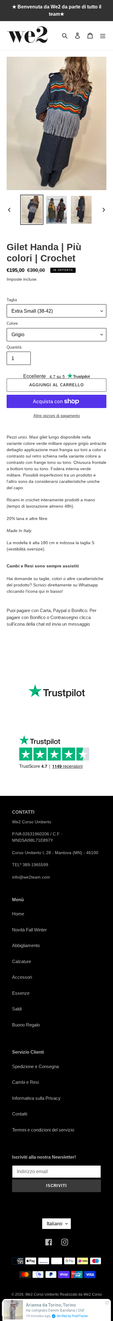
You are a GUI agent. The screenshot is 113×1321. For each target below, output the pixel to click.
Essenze (21, 993)
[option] (32, 209)
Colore (12, 323)
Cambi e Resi (25, 1082)
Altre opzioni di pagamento (56, 415)
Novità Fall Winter (29, 929)
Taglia (12, 300)
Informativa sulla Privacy (36, 1098)
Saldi (17, 1008)
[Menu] (102, 35)
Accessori (22, 977)
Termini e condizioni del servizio (43, 1129)
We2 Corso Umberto (42, 1294)
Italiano (54, 1223)
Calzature (21, 961)
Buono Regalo (26, 1024)
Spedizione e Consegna (35, 1066)
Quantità (14, 347)
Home (18, 913)
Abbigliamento (26, 945)
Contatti (19, 1113)
